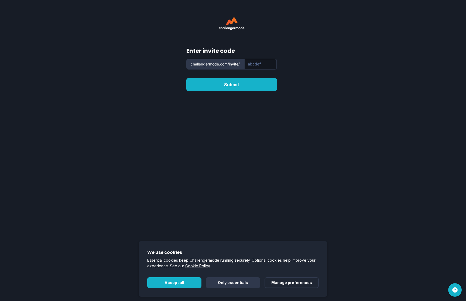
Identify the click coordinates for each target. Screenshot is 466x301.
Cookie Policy (197, 266)
